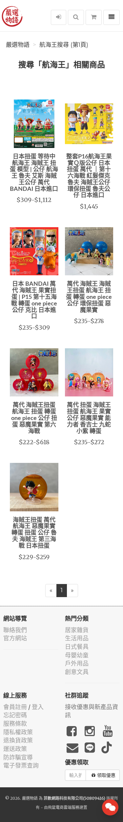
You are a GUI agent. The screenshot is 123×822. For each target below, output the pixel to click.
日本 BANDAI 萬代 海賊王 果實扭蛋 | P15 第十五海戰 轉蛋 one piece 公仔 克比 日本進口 (34, 300)
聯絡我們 (15, 630)
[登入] (58, 17)
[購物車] (94, 17)
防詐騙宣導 (18, 757)
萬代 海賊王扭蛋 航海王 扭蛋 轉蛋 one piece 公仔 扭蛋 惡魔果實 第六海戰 (34, 418)
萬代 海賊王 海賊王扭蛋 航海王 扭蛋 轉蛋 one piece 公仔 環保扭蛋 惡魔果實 (89, 297)
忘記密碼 (15, 715)
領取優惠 (106, 775)
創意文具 (77, 672)
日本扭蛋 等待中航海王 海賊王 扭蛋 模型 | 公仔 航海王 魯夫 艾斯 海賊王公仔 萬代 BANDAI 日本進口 (34, 173)
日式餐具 (77, 646)
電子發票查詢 (21, 765)
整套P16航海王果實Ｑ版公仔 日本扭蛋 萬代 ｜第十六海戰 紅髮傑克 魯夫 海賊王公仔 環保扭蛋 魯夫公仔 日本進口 (89, 176)
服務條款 (15, 723)
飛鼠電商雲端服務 (63, 807)
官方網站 (15, 638)
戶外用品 (77, 663)
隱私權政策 (18, 732)
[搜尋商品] (76, 17)
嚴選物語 (18, 44)
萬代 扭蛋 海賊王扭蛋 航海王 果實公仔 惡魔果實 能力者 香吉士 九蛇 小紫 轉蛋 (89, 418)
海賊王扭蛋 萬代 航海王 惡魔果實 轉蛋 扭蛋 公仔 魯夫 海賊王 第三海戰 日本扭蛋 (34, 533)
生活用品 (77, 638)
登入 (38, 707)
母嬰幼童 (77, 655)
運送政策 (15, 749)
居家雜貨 (77, 630)
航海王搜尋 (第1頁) (63, 44)
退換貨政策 (18, 740)
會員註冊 (15, 707)
